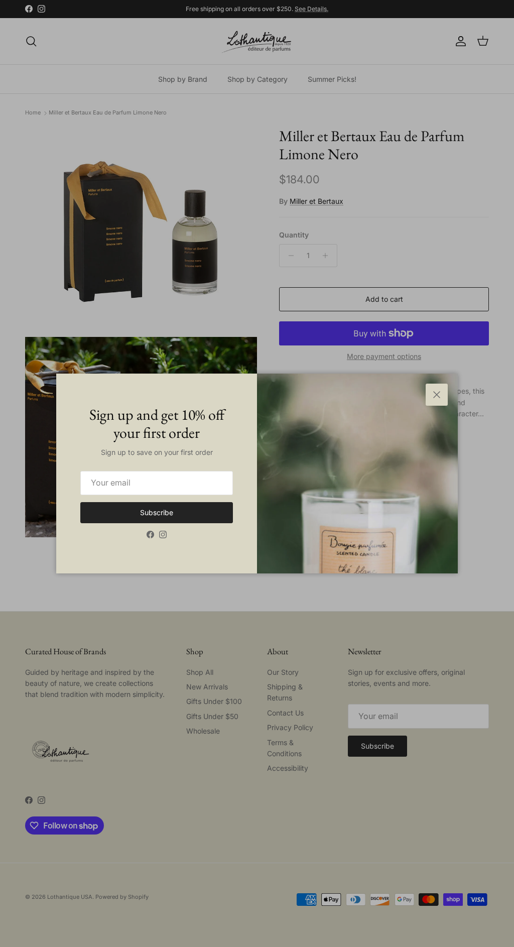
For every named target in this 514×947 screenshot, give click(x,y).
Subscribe (156, 512)
